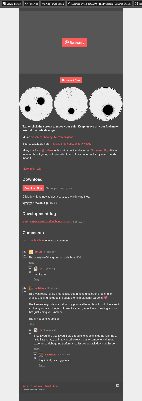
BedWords (40, 288)
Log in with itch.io (33, 240)
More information (33, 168)
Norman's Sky (99, 150)
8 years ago (53, 288)
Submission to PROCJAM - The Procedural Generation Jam (101, 3)
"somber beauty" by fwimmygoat (53, 137)
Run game (77, 42)
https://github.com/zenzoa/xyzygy (71, 143)
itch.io (25, 386)
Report (48, 386)
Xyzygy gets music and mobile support (46, 221)
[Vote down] (25, 255)
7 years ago (50, 251)
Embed (56, 386)
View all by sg (36, 386)
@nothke (47, 150)
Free (43, 389)
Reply (31, 262)
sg (41, 268)
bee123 (38, 251)
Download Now (71, 80)
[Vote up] (25, 252)
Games (26, 389)
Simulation (35, 389)
